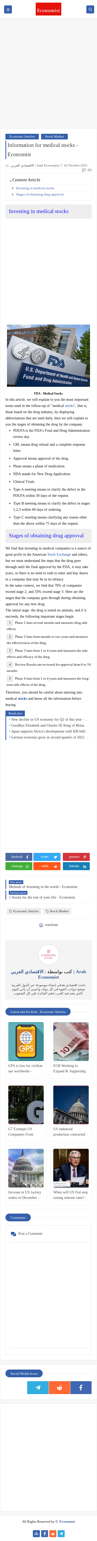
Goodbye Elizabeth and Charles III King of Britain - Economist (50, 725)
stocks (69, 406)
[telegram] (37, 1387)
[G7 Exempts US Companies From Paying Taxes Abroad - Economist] (26, 1105)
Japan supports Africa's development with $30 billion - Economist (50, 731)
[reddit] (59, 1387)
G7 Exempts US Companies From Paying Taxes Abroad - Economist (25, 1132)
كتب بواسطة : (48, 974)
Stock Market (54, 136)
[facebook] (81, 1387)
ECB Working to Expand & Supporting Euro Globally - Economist (69, 1069)
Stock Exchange (59, 554)
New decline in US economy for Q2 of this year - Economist (50, 719)
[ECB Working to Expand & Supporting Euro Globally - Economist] (71, 1041)
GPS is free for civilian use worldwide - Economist (25, 1069)
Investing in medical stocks (35, 188)
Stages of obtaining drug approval (40, 194)
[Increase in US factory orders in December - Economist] (26, 1168)
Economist (67, 1521)
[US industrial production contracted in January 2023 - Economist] (71, 1105)
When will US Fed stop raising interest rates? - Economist (70, 1195)
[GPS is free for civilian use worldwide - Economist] (26, 1041)
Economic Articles (22, 136)
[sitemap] (36, 1533)
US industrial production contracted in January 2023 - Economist (69, 1132)
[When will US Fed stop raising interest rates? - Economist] (71, 1168)
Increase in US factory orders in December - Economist (24, 1195)
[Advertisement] (48, 76)
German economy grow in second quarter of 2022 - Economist (50, 737)
